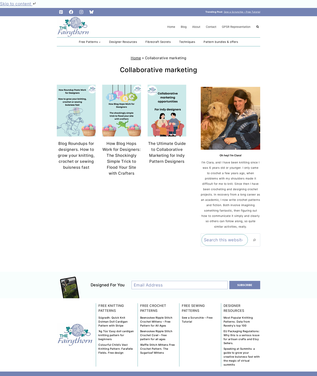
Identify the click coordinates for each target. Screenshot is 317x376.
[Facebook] (71, 12)
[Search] (254, 240)
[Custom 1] (91, 12)
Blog (184, 26)
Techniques (187, 42)
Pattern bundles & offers (221, 42)
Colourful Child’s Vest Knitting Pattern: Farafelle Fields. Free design (115, 348)
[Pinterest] (61, 12)
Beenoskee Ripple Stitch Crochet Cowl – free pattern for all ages (156, 335)
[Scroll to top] (308, 362)
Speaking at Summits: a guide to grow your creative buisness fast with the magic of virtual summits (242, 356)
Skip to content (16, 3)
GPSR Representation (236, 26)
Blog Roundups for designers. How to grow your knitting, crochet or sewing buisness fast (76, 155)
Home (171, 26)
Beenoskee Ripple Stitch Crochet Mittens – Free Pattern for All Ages (156, 321)
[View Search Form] (257, 26)
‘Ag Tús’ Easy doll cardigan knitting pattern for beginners (116, 335)
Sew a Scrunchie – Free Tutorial (242, 11)
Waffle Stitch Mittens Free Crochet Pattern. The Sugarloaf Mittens (157, 348)
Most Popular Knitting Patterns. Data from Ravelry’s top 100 (238, 321)
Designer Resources (123, 42)
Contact (211, 26)
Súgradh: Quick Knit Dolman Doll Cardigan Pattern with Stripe (113, 321)
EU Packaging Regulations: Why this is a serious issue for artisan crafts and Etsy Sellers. (242, 337)
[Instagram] (81, 12)
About (196, 26)
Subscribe (244, 285)
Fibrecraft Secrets (158, 42)
